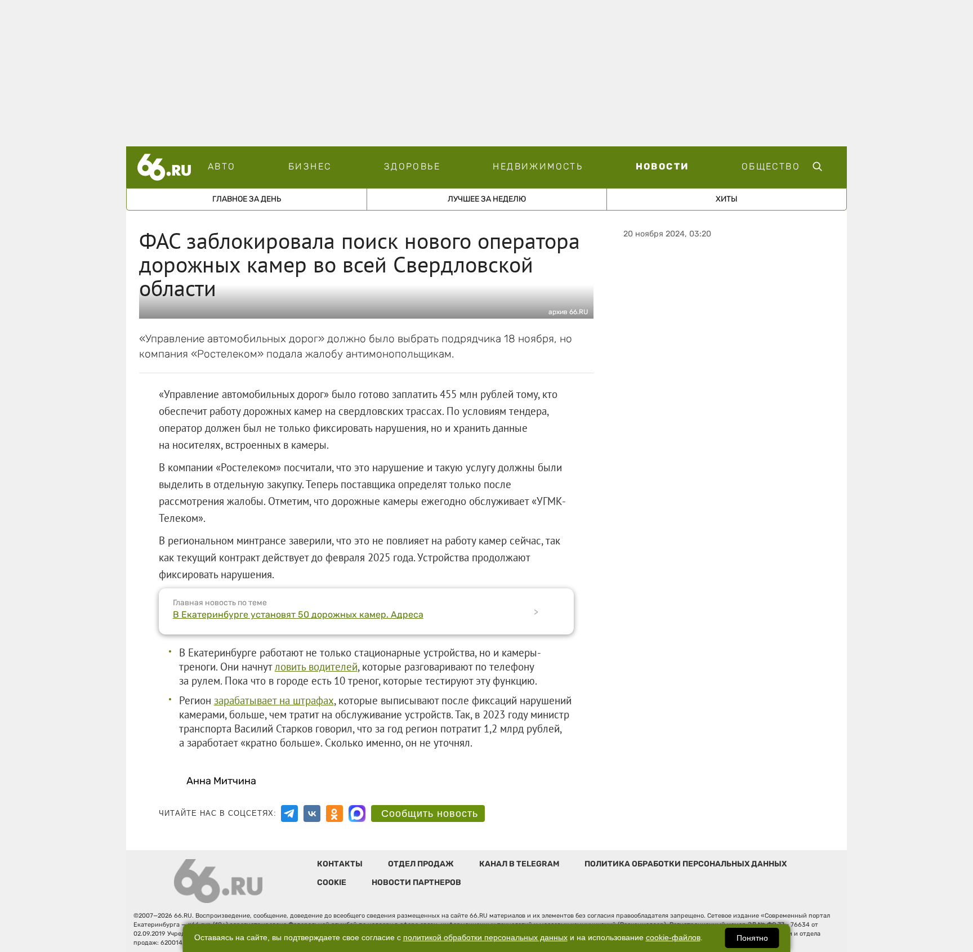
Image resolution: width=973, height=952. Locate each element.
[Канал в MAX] (357, 813)
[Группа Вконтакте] (311, 813)
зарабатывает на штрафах (274, 700)
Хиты (727, 199)
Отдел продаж (421, 864)
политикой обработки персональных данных (485, 937)
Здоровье (412, 166)
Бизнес (309, 166)
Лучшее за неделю (487, 199)
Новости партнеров (416, 882)
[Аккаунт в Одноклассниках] (334, 813)
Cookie (331, 882)
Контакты (340, 864)
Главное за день (246, 199)
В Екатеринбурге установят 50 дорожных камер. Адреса (298, 614)
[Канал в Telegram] (289, 813)
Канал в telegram (519, 864)
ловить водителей (316, 666)
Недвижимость (538, 166)
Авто (222, 166)
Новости (662, 166)
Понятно (752, 937)
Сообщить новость (429, 813)
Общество (771, 166)
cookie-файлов (673, 937)
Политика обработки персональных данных (685, 864)
